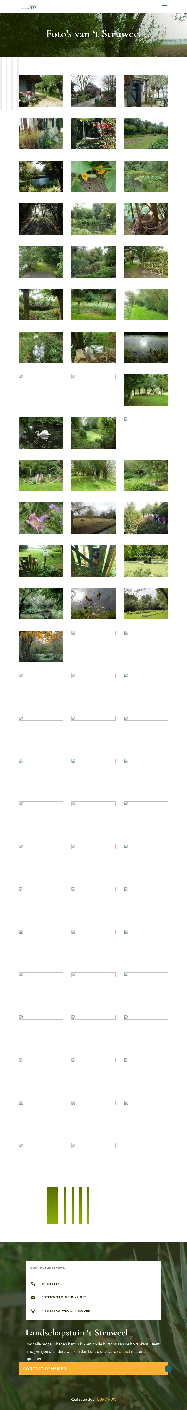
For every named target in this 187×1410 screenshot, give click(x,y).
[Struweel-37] (93, 377)
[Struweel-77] (93, 890)
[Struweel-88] (41, 1061)
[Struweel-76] (41, 890)
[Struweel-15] (41, 276)
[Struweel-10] (146, 191)
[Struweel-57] (93, 634)
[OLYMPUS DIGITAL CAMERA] (93, 532)
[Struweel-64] (146, 719)
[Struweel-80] (93, 933)
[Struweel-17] (146, 276)
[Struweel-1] (93, 105)
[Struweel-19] (93, 319)
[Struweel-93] (146, 1104)
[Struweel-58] (146, 634)
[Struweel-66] (93, 762)
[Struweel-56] (41, 661)
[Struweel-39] (41, 447)
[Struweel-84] (146, 976)
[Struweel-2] (146, 105)
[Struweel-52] (146, 575)
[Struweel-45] (93, 490)
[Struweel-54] (93, 618)
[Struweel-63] (93, 719)
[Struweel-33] (93, 362)
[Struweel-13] (93, 233)
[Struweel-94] (41, 1146)
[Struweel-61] (146, 676)
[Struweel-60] (93, 676)
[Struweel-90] (146, 1061)
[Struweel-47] (41, 532)
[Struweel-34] (146, 362)
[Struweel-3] (41, 148)
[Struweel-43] (146, 420)
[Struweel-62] (41, 719)
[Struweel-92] (93, 1104)
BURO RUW (107, 1399)
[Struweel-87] (146, 1018)
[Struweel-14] (146, 233)
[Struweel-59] (41, 676)
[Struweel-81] (146, 933)
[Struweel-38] (146, 404)
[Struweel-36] (41, 377)
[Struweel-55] (146, 618)
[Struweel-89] (93, 1061)
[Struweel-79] (41, 933)
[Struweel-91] (41, 1104)
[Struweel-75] (146, 847)
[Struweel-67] (146, 762)
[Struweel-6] (146, 148)
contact (123, 1351)
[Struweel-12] (41, 233)
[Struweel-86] (93, 1018)
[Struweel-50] (41, 575)
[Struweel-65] (41, 762)
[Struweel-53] (41, 618)
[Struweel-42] (93, 447)
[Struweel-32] (41, 362)
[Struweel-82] (41, 976)
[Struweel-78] (146, 890)
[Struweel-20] (146, 319)
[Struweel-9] (93, 191)
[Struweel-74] (93, 847)
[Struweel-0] (41, 105)
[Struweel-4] (93, 148)
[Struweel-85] (41, 1018)
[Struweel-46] (146, 490)
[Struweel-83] (93, 976)
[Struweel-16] (93, 276)
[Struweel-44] (41, 490)
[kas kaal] (93, 1146)
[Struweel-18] (41, 319)
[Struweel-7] (41, 191)
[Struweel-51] (93, 575)
